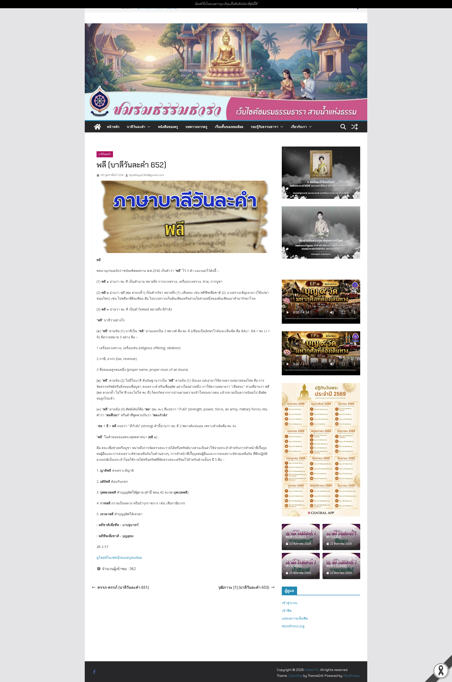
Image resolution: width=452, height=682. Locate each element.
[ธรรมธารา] (226, 26)
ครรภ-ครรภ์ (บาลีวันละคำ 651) (123, 587)
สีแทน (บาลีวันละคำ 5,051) (339, 534)
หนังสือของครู (168, 126)
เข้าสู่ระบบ (289, 602)
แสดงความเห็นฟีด (295, 618)
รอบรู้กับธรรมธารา (264, 126)
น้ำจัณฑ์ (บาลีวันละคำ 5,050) (300, 563)
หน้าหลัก (113, 126)
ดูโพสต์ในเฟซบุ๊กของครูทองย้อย (119, 557)
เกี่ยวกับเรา (299, 126)
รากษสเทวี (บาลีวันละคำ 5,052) (300, 534)
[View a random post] (354, 126)
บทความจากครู (196, 126)
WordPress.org (293, 626)
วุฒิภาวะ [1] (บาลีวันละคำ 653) (243, 587)
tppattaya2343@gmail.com (146, 175)
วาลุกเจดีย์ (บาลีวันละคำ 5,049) (341, 563)
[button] (147, 126)
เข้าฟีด (287, 610)
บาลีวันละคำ (136, 126)
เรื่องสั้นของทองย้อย (229, 126)
